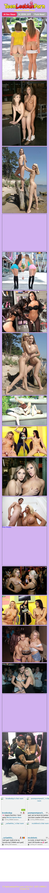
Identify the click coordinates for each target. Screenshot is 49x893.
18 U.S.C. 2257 (32, 887)
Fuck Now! (39, 14)
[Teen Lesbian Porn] (24, 4)
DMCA (43, 887)
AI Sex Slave (9, 14)
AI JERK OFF (24, 14)
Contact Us (24, 889)
